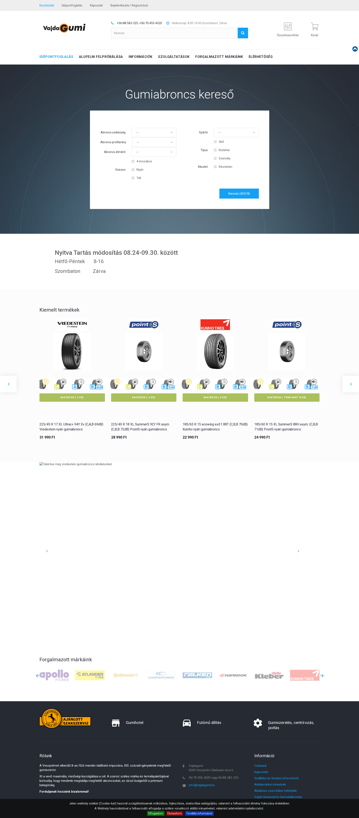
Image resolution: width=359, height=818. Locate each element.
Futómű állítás (209, 722)
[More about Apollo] (54, 675)
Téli (138, 178)
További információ (199, 813)
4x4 (221, 142)
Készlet (203, 166)
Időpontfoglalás (72, 5)
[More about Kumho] (305, 675)
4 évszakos (144, 161)
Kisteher (224, 150)
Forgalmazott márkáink (219, 57)
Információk (140, 57)
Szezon (120, 169)
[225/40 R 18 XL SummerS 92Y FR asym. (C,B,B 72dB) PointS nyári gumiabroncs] (144, 354)
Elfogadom (155, 813)
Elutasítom (174, 813)
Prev (46, 551)
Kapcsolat (261, 772)
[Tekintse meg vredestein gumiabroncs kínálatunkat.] (172, 546)
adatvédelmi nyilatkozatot (245, 808)
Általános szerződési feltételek (275, 791)
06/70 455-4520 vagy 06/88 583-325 (213, 777)
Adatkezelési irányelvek (270, 784)
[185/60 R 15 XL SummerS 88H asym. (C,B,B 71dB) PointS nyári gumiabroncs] (287, 354)
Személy (224, 158)
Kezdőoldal (46, 5)
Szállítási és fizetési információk (276, 778)
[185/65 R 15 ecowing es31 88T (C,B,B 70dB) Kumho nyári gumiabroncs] (215, 354)
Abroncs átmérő (114, 152)
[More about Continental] (126, 675)
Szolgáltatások (174, 57)
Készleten (225, 167)
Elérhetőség (261, 57)
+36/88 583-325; (128, 23)
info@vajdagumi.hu (202, 785)
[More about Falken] (197, 675)
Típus (204, 150)
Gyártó (203, 132)
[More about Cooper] (161, 675)
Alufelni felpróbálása (101, 57)
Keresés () (239, 193)
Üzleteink (260, 766)
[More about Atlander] (90, 675)
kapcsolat (96, 5)
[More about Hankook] (233, 675)
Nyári (139, 170)
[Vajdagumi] (64, 28)
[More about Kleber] (269, 675)
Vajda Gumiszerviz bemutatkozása (278, 797)
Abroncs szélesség (113, 132)
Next (298, 551)
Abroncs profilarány (113, 142)
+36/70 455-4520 (150, 23)
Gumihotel (134, 722)
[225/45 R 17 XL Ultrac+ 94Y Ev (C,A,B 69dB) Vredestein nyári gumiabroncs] (72, 354)
